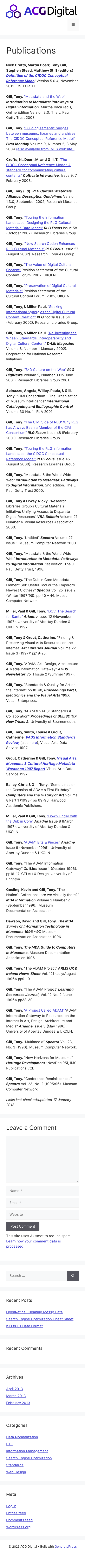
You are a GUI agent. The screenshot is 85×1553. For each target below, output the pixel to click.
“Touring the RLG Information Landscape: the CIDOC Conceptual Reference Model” (39, 453)
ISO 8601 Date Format (24, 1326)
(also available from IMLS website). (45, 149)
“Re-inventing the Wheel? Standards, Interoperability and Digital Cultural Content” (41, 338)
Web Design (16, 1472)
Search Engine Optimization (29, 1458)
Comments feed (19, 1520)
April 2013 (14, 1389)
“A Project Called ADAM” (44, 1010)
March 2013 (16, 1396)
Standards (15, 1465)
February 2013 (18, 1403)
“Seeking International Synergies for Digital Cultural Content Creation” (40, 312)
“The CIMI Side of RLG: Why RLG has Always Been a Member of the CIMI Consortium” (42, 427)
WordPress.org (18, 1527)
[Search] (73, 1276)
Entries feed (16, 1513)
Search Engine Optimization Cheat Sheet (39, 1319)
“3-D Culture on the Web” (45, 370)
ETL (9, 1444)
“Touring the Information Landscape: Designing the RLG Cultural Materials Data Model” (38, 222)
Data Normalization (22, 1437)
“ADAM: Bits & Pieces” (42, 842)
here (33, 743)
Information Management (27, 1451)
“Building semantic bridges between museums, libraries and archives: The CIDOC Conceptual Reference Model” (41, 133)
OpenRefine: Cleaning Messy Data (34, 1312)
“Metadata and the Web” (44, 97)
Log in (11, 1506)
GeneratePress (66, 1546)
